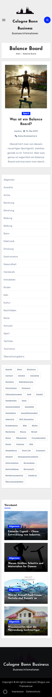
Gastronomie (11, 256)
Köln (6, 295)
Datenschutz (33, 691)
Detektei (9, 382)
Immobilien (10, 279)
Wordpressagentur (14, 475)
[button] (5, 692)
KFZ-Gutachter (26, 419)
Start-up (26, 450)
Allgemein (9, 179)
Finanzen (26, 388)
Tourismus (9, 348)
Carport (9, 376)
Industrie (9, 419)
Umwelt (9, 457)
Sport (26, 113)
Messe (23, 432)
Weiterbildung (12, 469)
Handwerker (11, 401)
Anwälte (8, 187)
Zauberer (32, 475)
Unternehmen (11, 463)
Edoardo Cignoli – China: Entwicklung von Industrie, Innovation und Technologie (25, 534)
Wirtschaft (29, 469)
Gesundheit (10, 264)
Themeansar (25, 686)
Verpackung (29, 463)
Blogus (41, 682)
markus (18, 131)
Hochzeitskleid (12, 407)
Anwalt (8, 369)
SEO (31, 444)
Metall (34, 432)
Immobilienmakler (29, 413)
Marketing (10, 432)
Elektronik (9, 241)
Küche (35, 425)
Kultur (7, 302)
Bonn (7, 233)
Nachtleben (10, 310)
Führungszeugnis (13, 394)
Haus (24, 401)
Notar (7, 318)
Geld (29, 394)
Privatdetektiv (39, 438)
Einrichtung (11, 388)
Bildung (8, 218)
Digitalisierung (26, 382)
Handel (39, 394)
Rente (8, 444)
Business (31, 369)
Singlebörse (11, 450)
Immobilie (29, 407)
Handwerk (9, 272)
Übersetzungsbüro (14, 356)
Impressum (18, 691)
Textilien (8, 341)
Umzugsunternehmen (28, 457)
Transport (40, 450)
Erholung (9, 249)
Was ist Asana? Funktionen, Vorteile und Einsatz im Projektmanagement (25, 598)
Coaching (34, 376)
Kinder (7, 287)
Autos (7, 195)
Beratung (9, 202)
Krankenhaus (11, 425)
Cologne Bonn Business (26, 664)
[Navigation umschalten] (3, 20)
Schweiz (20, 444)
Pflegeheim (21, 438)
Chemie (21, 376)
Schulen (8, 325)
